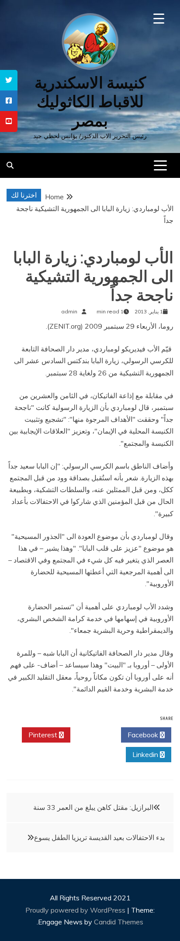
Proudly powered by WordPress (76, 910)
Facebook (144, 734)
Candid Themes (118, 921)
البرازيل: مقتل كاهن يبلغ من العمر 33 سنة (93, 807)
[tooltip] (8, 80)
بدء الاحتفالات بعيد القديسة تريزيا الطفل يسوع (99, 837)
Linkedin (146, 754)
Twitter (93, 734)
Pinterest (43, 734)
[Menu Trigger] (159, 19)
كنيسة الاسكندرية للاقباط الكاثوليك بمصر (90, 101)
